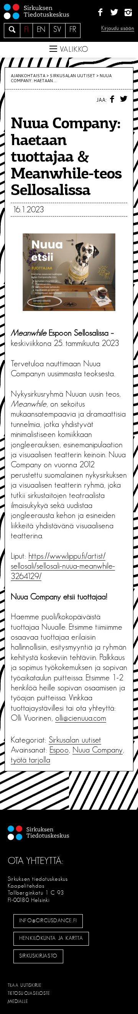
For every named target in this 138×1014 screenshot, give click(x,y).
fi (26, 29)
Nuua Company (97, 750)
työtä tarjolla (30, 760)
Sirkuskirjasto (38, 956)
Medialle (18, 1001)
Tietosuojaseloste (29, 993)
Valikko (73, 49)
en (41, 29)
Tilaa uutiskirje (25, 985)
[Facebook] (100, 12)
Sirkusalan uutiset (72, 76)
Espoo (59, 750)
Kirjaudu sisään (117, 28)
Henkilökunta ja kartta (51, 938)
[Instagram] (128, 12)
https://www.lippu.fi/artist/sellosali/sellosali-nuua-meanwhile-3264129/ (63, 566)
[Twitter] (114, 12)
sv (57, 29)
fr (72, 29)
